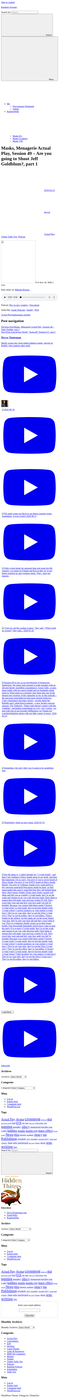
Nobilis (10, 1359)
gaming (6, 1127)
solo (15, 1143)
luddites (12, 1130)
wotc (49, 1142)
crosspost (32, 1119)
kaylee (44, 1127)
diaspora (44, 1120)
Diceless (10, 1346)
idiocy (26, 1127)
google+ (17, 1127)
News (9, 1134)
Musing (10, 1356)
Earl (14, 1123)
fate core (32, 1123)
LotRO (4, 1131)
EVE (19, 1122)
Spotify (30, 310)
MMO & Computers (16, 1354)
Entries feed (12, 1101)
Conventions (12, 1341)
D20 (9, 1343)
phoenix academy (27, 1135)
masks (14, 315)
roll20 (28, 1139)
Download (34, 305)
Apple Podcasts (18, 310)
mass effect (45, 1130)
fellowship (39, 1123)
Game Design (13, 1349)
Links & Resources (15, 1351)
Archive (4, 1229)
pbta (28, 315)
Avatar (20, 1119)
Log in (10, 1099)
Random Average (9, 7)
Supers (37, 1143)
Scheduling (12, 1369)
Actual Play (49, 234)
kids (50, 1127)
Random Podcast (14, 1367)
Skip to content (8, 2)
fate (26, 1123)
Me (8, 104)
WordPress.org (13, 1106)
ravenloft (21, 1139)
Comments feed (14, 1104)
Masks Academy (20, 138)
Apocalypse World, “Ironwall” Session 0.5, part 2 (28, 332)
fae (23, 1123)
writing (7, 1147)
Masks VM (18, 141)
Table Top (11, 1372)
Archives (5, 1077)
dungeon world (6, 1123)
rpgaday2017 (44, 1139)
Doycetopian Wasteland (23, 106)
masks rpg (21, 315)
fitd (45, 1123)
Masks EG (17, 136)
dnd (49, 1119)
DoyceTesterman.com (17, 1212)
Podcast (21, 237)
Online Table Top (9, 237)
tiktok (43, 1143)
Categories (6, 1088)
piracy (38, 1134)
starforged (23, 1143)
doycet (47, 212)
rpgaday (34, 1139)
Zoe (15, 1147)
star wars (32, 1143)
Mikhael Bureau (22, 290)
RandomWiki (13, 1218)
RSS (37, 310)
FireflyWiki (12, 1215)
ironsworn (35, 1127)
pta (45, 1134)
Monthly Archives (9, 1327)
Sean (10, 1143)
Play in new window (18, 305)
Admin (16, 109)
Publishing (9, 1139)
